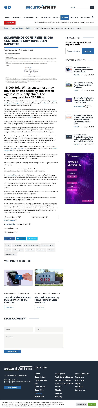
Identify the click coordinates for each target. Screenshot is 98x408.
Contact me (80, 390)
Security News (41, 250)
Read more (9, 307)
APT (37, 17)
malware (7, 250)
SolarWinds (51, 250)
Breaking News (17, 28)
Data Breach (45, 17)
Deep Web (56, 17)
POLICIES (79, 387)
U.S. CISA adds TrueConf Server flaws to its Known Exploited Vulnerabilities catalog (83, 138)
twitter (33, 238)
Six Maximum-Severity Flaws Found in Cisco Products (47, 300)
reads (29, 117)
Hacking (65, 17)
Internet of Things (63, 380)
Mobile (58, 390)
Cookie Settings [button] (81, 404)
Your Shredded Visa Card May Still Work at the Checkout (48, 22)
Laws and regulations (64, 383)
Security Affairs (30, 250)
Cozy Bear (20, 148)
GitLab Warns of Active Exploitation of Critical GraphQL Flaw (84, 100)
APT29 (13, 148)
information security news (31, 245)
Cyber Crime (16, 17)
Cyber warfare (28, 17)
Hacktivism (74, 17)
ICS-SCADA (79, 380)
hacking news (17, 245)
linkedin (22, 238)
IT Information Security (47, 245)
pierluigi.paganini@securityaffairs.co (17, 382)
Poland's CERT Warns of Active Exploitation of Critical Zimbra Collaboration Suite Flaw (83, 119)
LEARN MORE (12, 387)
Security (76, 90)
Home (7, 17)
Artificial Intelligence (64, 377)
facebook (10, 238)
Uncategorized (79, 106)
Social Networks (82, 374)
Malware (58, 387)
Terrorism (79, 377)
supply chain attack (10, 254)
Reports (58, 393)
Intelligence (85, 17)
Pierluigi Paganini (11, 50)
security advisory (12, 175)
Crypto (78, 383)
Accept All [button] (91, 404)
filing (45, 103)
